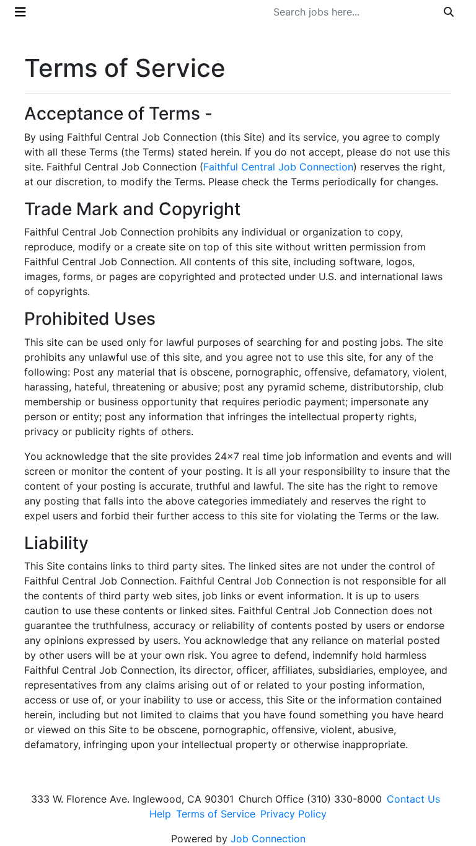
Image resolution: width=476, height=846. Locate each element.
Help (160, 814)
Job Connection (268, 838)
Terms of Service (215, 814)
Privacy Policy (293, 814)
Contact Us (413, 799)
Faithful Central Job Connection (278, 167)
